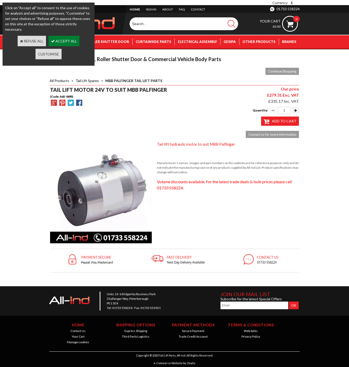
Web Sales (251, 331)
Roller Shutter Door (108, 42)
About (167, 9)
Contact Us (78, 331)
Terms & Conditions (251, 325)
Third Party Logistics (135, 336)
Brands (289, 42)
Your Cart (78, 336)
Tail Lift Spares (87, 80)
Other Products (258, 42)
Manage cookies (78, 342)
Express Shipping (135, 331)
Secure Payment (193, 331)
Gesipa (230, 42)
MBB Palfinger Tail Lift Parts (133, 80)
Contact (198, 9)
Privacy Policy (250, 336)
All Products (59, 80)
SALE (292, 54)
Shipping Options (135, 325)
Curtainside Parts (153, 42)
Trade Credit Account (193, 336)
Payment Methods (193, 325)
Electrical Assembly (197, 42)
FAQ (182, 9)
